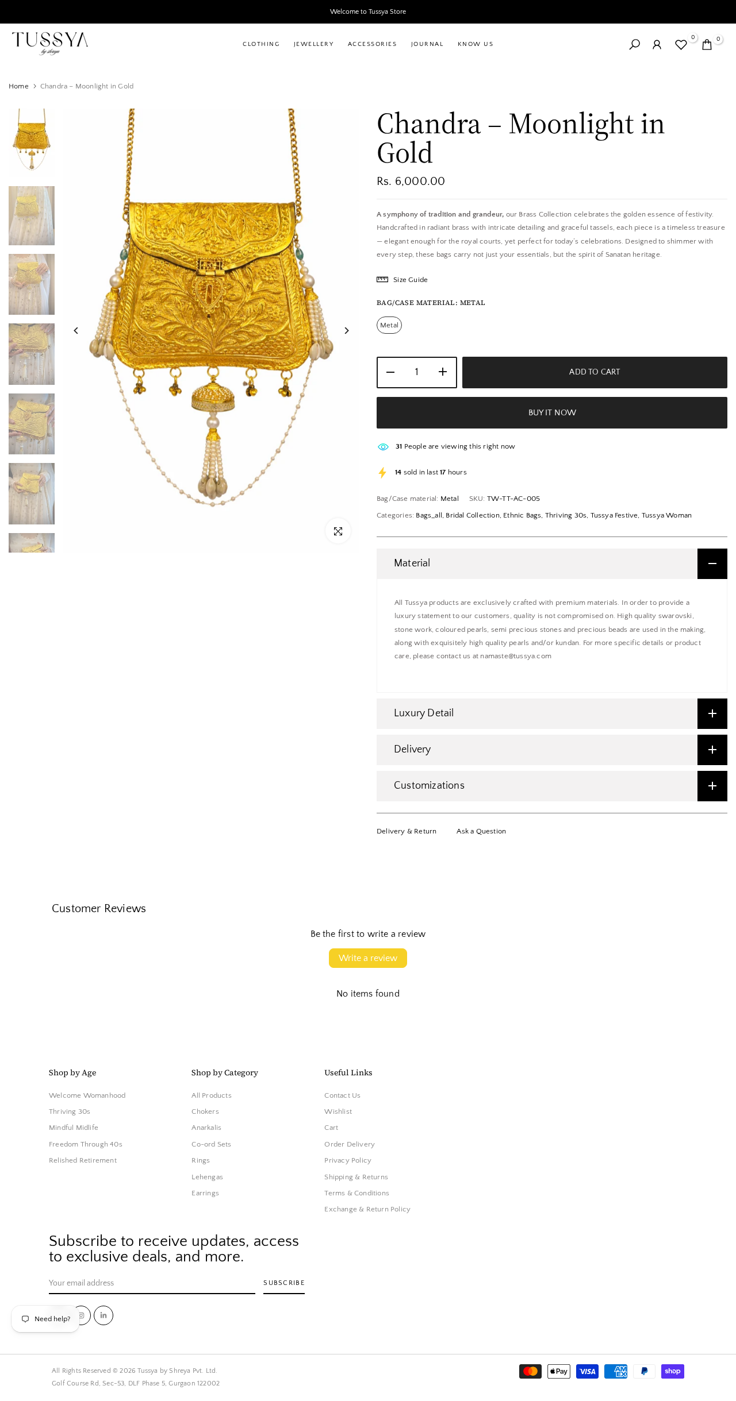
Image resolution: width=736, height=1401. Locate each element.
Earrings (205, 1194)
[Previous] (85, 331)
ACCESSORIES (372, 44)
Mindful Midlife (73, 1128)
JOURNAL (427, 44)
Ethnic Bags (522, 515)
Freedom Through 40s (85, 1144)
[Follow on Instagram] (81, 1315)
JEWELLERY (314, 44)
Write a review (368, 958)
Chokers (204, 1112)
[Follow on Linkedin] (103, 1315)
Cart (331, 1128)
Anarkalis (206, 1128)
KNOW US (475, 44)
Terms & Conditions (356, 1194)
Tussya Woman (667, 515)
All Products (211, 1095)
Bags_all (429, 515)
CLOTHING (261, 44)
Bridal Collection (472, 515)
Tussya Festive (614, 515)
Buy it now (552, 413)
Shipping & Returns (356, 1177)
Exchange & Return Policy (367, 1210)
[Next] (338, 331)
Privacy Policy (347, 1161)
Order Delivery (349, 1144)
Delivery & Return (406, 831)
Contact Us (342, 1095)
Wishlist (338, 1112)
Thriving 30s (565, 515)
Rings (200, 1161)
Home (19, 86)
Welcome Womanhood (87, 1095)
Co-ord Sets (211, 1144)
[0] (681, 44)
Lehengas (207, 1177)
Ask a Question (481, 831)
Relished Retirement (83, 1161)
